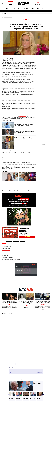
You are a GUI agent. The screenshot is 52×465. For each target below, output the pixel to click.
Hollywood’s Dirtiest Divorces (6, 255)
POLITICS (19, 8)
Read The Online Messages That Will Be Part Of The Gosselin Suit (11, 259)
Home (2, 17)
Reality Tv (5, 17)
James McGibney (27, 65)
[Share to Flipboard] (10, 59)
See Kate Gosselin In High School (6, 248)
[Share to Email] (13, 59)
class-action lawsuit (15, 72)
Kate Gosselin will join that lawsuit (8, 74)
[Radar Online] (24, 3)
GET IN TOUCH (27, 236)
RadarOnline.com (22, 74)
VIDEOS (37, 8)
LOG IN (48, 3)
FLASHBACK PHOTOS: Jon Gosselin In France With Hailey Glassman (14, 76)
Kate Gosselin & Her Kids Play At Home (7, 257)
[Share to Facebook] (4, 59)
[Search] (2, 3)
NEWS (7, 8)
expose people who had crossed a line (16, 66)
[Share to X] (7, 59)
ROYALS (32, 8)
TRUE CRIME (26, 8)
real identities (26, 68)
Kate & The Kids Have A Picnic (6, 250)
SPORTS (42, 8)
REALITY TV (13, 8)
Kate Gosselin (9, 17)
